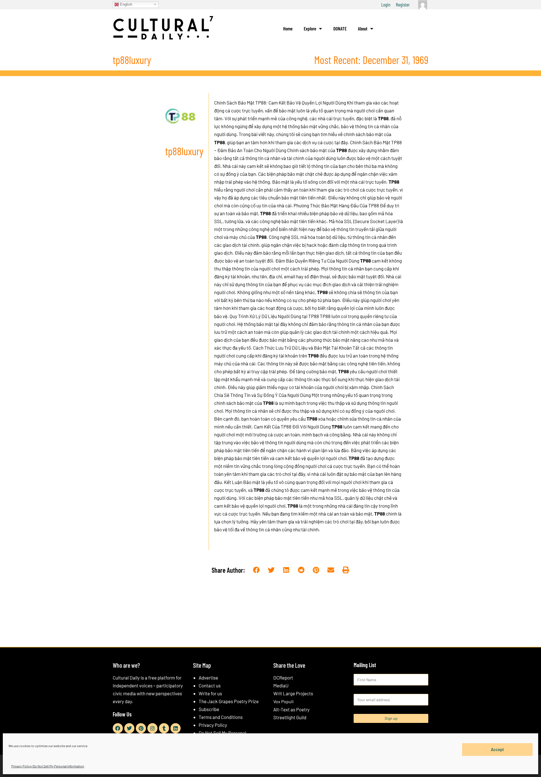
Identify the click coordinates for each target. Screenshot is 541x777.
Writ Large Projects (293, 693)
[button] (256, 570)
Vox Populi (283, 701)
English (125, 4)
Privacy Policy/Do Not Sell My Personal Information (47, 766)
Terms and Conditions (221, 717)
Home (287, 28)
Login (385, 4)
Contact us (210, 685)
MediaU (281, 685)
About (362, 28)
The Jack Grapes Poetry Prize (229, 701)
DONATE (340, 28)
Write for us (210, 693)
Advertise (208, 677)
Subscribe (209, 709)
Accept (497, 749)
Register (403, 4)
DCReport (283, 677)
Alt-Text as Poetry (291, 709)
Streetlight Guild (289, 717)
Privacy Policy (213, 725)
